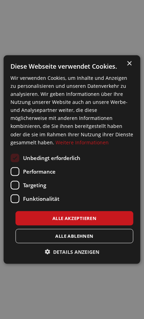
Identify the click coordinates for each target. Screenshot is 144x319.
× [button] (129, 63)
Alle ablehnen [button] (74, 236)
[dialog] (72, 159)
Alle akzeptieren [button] (74, 218)
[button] (72, 252)
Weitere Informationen (82, 142)
